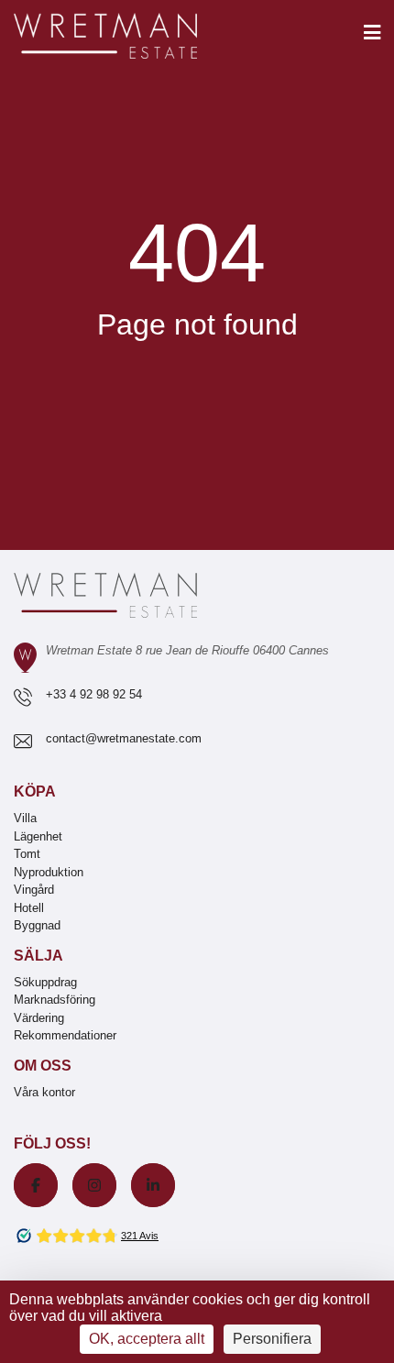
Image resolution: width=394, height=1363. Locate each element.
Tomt (27, 854)
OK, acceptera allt (146, 1339)
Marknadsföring (54, 999)
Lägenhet (38, 836)
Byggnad (37, 925)
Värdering (39, 1018)
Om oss (42, 1065)
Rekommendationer (65, 1035)
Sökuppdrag (45, 982)
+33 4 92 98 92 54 (94, 694)
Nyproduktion (48, 872)
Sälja (38, 955)
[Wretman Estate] (135, 37)
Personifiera (272, 1339)
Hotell (29, 908)
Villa (25, 818)
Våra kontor (44, 1092)
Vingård (34, 889)
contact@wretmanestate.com (124, 738)
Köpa (35, 791)
